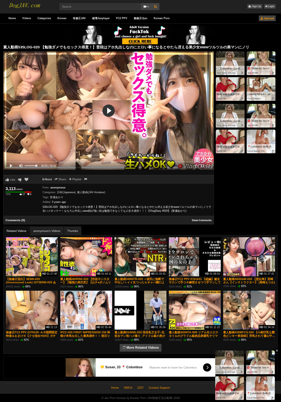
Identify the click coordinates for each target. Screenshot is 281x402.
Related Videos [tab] (16, 230)
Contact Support (159, 387)
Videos (26, 18)
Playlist (76, 179)
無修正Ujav (140, 18)
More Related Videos (142, 347)
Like (12, 179)
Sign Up (256, 6)
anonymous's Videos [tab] (46, 230)
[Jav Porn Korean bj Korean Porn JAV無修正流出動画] (24, 4)
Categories (44, 18)
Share (62, 179)
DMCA (128, 387)
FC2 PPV (121, 18)
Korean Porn (162, 18)
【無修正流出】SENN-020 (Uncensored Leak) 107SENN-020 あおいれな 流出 (31, 282)
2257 (140, 387)
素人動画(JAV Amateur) (91, 192)
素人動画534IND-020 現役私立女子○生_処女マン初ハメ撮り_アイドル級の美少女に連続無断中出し (140, 335)
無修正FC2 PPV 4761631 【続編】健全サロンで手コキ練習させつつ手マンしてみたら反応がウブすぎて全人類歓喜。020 (195, 284)
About (48, 179)
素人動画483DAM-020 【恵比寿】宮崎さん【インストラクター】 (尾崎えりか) (249, 280)
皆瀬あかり (56, 197)
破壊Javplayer (101, 18)
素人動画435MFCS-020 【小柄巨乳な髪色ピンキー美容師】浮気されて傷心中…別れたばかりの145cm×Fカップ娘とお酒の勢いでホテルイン (249, 337)
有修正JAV (79, 18)
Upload (268, 18)
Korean (61, 18)
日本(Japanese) (66, 192)
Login (270, 6)
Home (12, 18)
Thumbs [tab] (72, 230)
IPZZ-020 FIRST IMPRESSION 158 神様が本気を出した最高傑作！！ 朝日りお (85, 335)
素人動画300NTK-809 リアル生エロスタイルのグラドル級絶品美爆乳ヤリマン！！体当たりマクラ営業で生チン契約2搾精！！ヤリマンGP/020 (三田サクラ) (195, 337)
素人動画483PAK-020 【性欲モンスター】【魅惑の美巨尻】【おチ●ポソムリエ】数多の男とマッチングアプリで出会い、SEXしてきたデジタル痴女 (86, 284)
